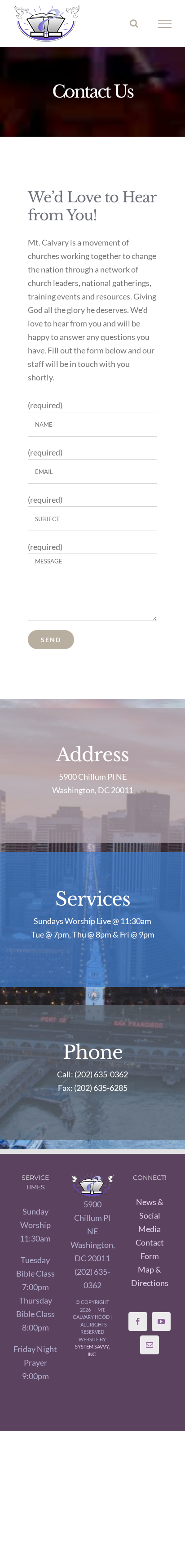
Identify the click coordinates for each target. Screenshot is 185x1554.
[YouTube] (161, 1321)
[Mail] (149, 1344)
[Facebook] (137, 1321)
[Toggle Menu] (165, 24)
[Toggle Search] (134, 23)
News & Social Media (149, 1215)
